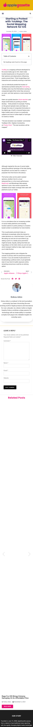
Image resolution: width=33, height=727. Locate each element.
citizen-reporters (23, 99)
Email (6, 370)
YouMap (4, 70)
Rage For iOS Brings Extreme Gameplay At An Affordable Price (15, 697)
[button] (2, 13)
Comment (7, 341)
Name (6, 363)
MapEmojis (5, 183)
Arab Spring (25, 87)
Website (6, 378)
